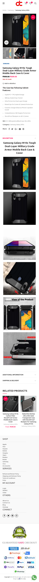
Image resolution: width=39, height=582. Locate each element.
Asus (4, 447)
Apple (4, 444)
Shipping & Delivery (11, 380)
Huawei (5, 449)
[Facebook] (9, 129)
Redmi (5, 460)
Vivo (4, 464)
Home (4, 10)
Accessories (6, 466)
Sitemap (5, 507)
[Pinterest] (23, 129)
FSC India (23, 579)
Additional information (13, 375)
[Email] (20, 129)
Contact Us (6, 503)
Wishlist (5, 490)
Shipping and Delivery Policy (12, 476)
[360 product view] (6, 42)
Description (8, 138)
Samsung (11, 10)
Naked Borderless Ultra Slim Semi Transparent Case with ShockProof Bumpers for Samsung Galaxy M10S (28, 419)
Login (4, 488)
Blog (4, 505)
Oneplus (5, 453)
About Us (6, 501)
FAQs (4, 480)
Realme (5, 457)
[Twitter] (12, 129)
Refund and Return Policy (11, 474)
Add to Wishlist (10, 83)
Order (4, 492)
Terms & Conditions (9, 478)
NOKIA (5, 451)
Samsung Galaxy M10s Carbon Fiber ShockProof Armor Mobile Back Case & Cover (10, 418)
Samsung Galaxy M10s (22, 10)
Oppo (4, 455)
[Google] (16, 129)
